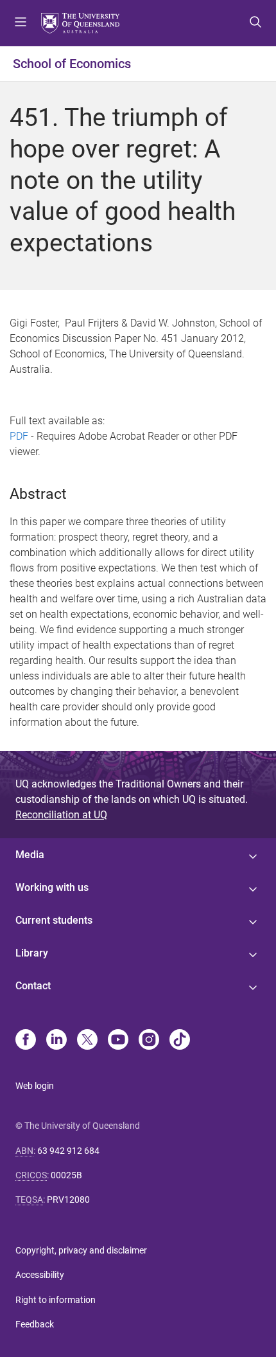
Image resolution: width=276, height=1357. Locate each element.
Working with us (52, 887)
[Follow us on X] (87, 1041)
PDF (19, 436)
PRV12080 (68, 1199)
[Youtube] (118, 1041)
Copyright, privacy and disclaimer (81, 1250)
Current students (53, 920)
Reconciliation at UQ (61, 815)
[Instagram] (149, 1041)
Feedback (34, 1324)
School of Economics (72, 63)
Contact (33, 986)
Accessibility (39, 1275)
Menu (20, 23)
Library (31, 953)
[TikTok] (179, 1041)
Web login (34, 1086)
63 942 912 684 (68, 1151)
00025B (66, 1175)
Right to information (55, 1300)
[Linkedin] (56, 1041)
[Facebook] (25, 1041)
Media (29, 855)
